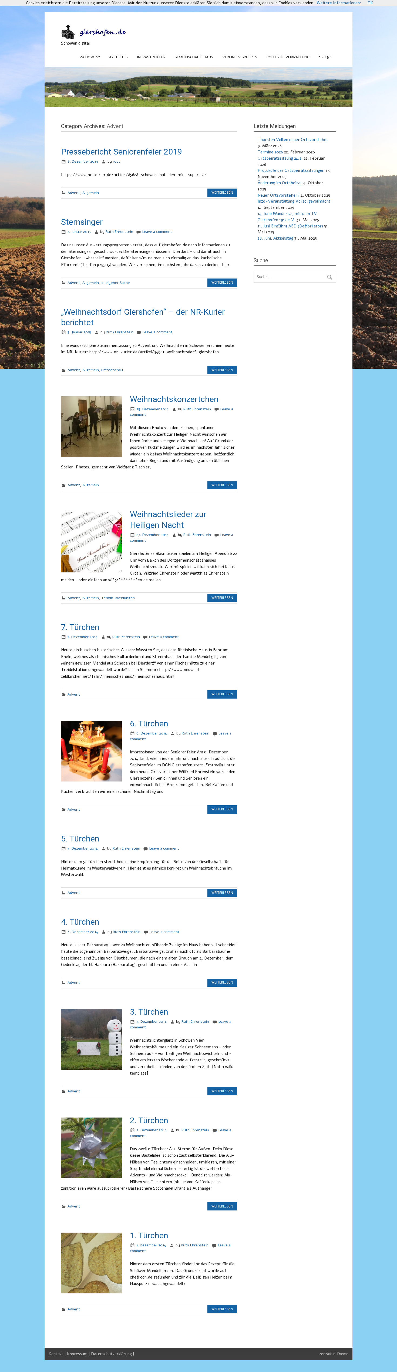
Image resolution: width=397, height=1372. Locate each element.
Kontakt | (58, 1354)
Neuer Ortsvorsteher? (279, 195)
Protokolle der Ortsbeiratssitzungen (291, 170)
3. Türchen (149, 1012)
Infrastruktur (151, 57)
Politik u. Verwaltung (288, 57)
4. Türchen (80, 922)
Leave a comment (157, 231)
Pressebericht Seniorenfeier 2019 (121, 151)
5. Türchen (80, 838)
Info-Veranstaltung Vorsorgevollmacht (294, 201)
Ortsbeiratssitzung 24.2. (280, 158)
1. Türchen (149, 1235)
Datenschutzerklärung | (112, 1354)
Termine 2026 (270, 152)
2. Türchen (149, 1120)
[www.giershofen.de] (99, 37)
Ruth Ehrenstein (119, 231)
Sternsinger (82, 222)
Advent (74, 192)
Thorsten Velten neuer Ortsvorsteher (293, 139)
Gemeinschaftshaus (193, 57)
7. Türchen (80, 627)
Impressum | (79, 1354)
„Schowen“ (89, 57)
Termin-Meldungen (118, 598)
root (116, 161)
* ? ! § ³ (325, 57)
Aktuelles (118, 57)
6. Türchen (149, 723)
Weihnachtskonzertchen (174, 399)
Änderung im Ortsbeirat (280, 183)
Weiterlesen (222, 192)
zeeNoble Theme (333, 1353)
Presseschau (112, 370)
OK (370, 3)
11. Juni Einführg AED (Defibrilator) (290, 226)
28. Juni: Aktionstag (275, 238)
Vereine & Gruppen (239, 57)
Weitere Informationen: (339, 3)
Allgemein (90, 192)
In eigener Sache (115, 282)
